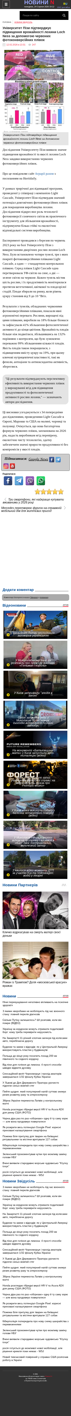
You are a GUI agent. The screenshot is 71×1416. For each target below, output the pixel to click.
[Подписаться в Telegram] (58, 459)
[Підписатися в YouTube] (13, 465)
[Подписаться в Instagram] (6, 465)
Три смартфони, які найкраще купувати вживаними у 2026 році (33, 501)
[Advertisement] (35, 549)
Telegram (34, 597)
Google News (38, 459)
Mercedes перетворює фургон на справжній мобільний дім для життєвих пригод (31, 509)
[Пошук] (64, 15)
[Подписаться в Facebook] (52, 459)
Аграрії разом (44, 173)
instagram (44, 597)
